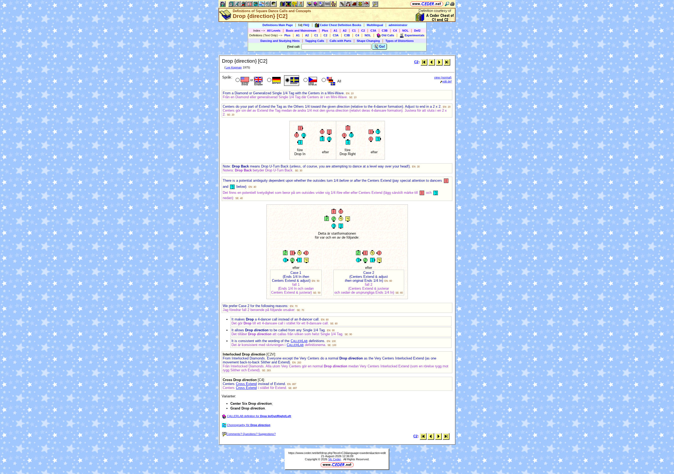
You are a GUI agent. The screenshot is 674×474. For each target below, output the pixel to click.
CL (299, 341)
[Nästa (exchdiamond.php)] (439, 62)
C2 (363, 30)
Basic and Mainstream (301, 30)
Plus (325, 30)
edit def (447, 81)
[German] (273, 80)
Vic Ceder (334, 459)
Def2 (417, 30)
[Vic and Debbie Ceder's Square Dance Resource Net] (426, 4)
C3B (385, 30)
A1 (335, 30)
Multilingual (375, 25)
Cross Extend (246, 384)
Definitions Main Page (277, 25)
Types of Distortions (399, 40)
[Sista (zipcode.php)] (447, 62)
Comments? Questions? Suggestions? (251, 434)
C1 (354, 30)
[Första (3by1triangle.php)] (424, 62)
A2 (344, 30)
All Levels (273, 30)
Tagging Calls (314, 40)
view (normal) (443, 77)
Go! (381, 46)
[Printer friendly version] (452, 4)
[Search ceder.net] (447, 4)
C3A (373, 30)
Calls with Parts (340, 40)
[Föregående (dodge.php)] (431, 62)
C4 (395, 30)
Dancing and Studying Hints (280, 40)
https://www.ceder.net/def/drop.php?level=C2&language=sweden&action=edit (337, 453)
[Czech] (310, 80)
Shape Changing (368, 40)
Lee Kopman (234, 67)
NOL (405, 30)
